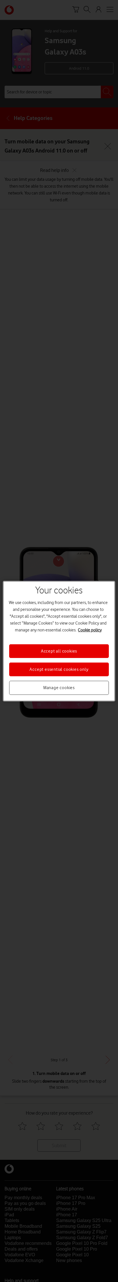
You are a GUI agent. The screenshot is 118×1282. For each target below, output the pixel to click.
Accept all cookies (59, 650)
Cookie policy (90, 629)
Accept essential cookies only (59, 669)
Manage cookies (59, 687)
